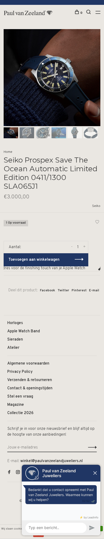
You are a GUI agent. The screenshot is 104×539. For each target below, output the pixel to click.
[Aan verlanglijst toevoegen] (97, 222)
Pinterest (79, 290)
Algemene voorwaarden (28, 363)
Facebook (47, 290)
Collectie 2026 (20, 413)
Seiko (96, 206)
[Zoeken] (89, 13)
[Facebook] (9, 472)
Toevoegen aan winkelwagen (33, 259)
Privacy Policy (20, 371)
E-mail (94, 290)
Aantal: (15, 247)
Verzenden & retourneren (29, 380)
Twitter (63, 290)
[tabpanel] (52, 77)
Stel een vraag (20, 396)
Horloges (15, 323)
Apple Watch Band (23, 331)
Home (8, 152)
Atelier (13, 347)
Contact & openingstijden (29, 388)
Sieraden (15, 339)
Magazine (15, 404)
